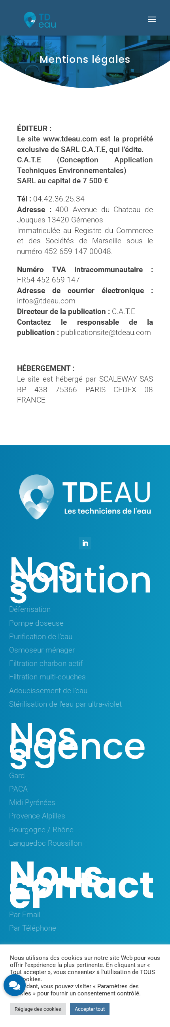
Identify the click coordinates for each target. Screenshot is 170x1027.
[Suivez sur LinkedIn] (85, 543)
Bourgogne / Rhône (41, 829)
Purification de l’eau (40, 636)
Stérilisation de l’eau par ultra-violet (65, 704)
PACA (18, 789)
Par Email (24, 914)
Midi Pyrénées (32, 802)
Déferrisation (30, 609)
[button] (15, 985)
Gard (17, 775)
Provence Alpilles (37, 815)
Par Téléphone (32, 928)
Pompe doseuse (36, 623)
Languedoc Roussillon (45, 843)
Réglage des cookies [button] (38, 1009)
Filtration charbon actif (46, 663)
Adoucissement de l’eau (48, 690)
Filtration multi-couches (47, 676)
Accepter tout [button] (90, 1009)
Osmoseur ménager (42, 650)
